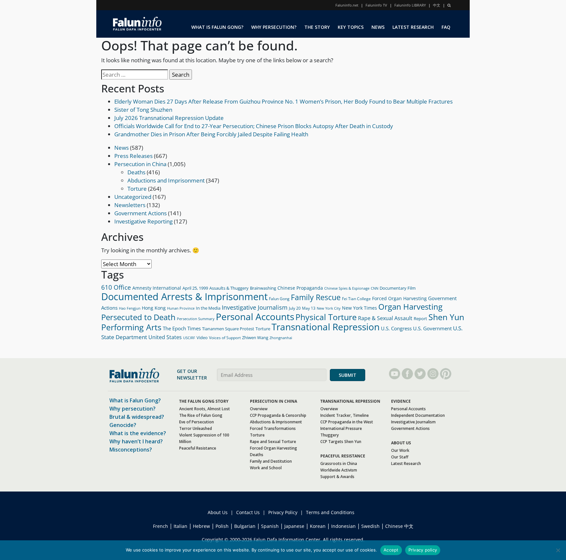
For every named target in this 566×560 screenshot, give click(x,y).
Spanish (270, 526)
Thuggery (329, 435)
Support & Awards (337, 476)
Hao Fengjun (130, 308)
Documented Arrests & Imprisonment (184, 296)
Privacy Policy (282, 512)
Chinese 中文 (399, 526)
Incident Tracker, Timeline (344, 415)
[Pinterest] (445, 373)
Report (420, 318)
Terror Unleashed (195, 428)
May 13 (308, 308)
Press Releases (133, 156)
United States (165, 337)
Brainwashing (263, 288)
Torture (137, 188)
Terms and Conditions (330, 512)
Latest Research (406, 463)
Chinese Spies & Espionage (346, 288)
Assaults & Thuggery (229, 288)
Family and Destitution (271, 461)
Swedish (370, 526)
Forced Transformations (273, 428)
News (121, 147)
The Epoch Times (182, 328)
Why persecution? (132, 408)
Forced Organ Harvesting (399, 298)
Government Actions (140, 213)
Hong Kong (154, 308)
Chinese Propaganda (300, 288)
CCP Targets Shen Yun (340, 441)
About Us (218, 512)
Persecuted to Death (138, 317)
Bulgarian (244, 526)
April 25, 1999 (195, 288)
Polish (222, 526)
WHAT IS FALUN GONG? (217, 27)
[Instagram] (433, 373)
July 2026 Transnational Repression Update (169, 118)
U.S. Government (432, 328)
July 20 (295, 308)
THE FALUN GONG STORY (203, 401)
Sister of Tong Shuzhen (143, 109)
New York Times (359, 308)
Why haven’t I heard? (136, 441)
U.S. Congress (396, 328)
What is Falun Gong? (135, 400)
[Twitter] (420, 373)
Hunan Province (181, 308)
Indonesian (343, 526)
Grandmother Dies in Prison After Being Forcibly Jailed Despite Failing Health (211, 134)
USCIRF (189, 337)
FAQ (446, 27)
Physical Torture (326, 316)
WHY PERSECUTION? (273, 27)
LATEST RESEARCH (413, 27)
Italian (180, 526)
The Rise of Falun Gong (200, 415)
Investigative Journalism (255, 307)
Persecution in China (140, 164)
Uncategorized (132, 197)
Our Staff (399, 457)
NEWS (378, 27)
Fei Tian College (356, 298)
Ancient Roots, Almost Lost (204, 409)
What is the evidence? (137, 433)
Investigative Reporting (143, 221)
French (160, 526)
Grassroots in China (338, 463)
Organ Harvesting (410, 306)
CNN (374, 288)
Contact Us (248, 512)
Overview (259, 409)
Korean (318, 526)
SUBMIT (347, 375)
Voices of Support (225, 337)
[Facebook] (407, 373)
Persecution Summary (196, 318)
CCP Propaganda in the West (346, 422)
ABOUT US (401, 443)
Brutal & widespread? (136, 416)
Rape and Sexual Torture (273, 441)
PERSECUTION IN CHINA (273, 401)
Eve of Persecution (196, 422)
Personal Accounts (255, 316)
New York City (329, 308)
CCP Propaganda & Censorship (278, 415)
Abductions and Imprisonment (166, 180)
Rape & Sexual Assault (385, 318)
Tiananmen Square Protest (228, 329)
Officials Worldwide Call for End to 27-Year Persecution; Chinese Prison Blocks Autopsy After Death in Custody (253, 126)
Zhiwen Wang (255, 337)
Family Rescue (316, 297)
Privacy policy (422, 549)
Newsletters (129, 205)
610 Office (116, 287)
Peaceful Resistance (197, 448)
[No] (558, 550)
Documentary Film (398, 288)
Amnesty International (156, 288)
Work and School (266, 468)
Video (202, 337)
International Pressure (341, 428)
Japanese (294, 526)
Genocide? (122, 425)
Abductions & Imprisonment (276, 422)
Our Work (400, 450)
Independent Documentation (418, 415)
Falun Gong (279, 298)
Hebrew (201, 526)
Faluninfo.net (346, 5)
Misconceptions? (130, 449)
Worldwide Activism (338, 470)
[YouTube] (394, 373)
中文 (436, 5)
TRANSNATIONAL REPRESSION (350, 401)
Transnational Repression (326, 327)
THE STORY (317, 27)
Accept (391, 549)
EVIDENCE (401, 401)
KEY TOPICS (351, 27)
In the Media (208, 308)
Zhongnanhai (281, 337)
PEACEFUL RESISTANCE (342, 456)
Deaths (136, 172)
